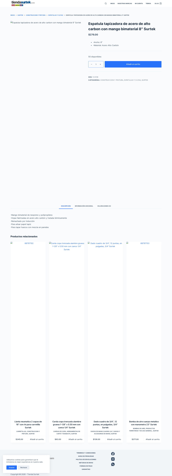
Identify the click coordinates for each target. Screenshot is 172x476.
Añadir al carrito (133, 64)
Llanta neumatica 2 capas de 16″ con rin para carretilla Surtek (28, 424)
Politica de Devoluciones (86, 459)
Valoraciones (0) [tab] (104, 206)
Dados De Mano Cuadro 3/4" (102, 431)
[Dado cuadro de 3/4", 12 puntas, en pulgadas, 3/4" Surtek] (105, 329)
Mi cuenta (139, 3)
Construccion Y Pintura (111, 80)
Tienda (148, 3)
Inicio (112, 3)
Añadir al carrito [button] (37, 439)
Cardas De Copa (59, 431)
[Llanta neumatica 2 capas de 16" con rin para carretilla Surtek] (28, 329)
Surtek (145, 80)
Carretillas (21, 431)
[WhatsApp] (136, 464)
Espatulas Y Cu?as (132, 80)
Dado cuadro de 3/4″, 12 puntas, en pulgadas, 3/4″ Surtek (105, 424)
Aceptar (12, 467)
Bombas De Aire (139, 428)
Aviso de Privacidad (86, 456)
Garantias (86, 469)
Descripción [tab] (66, 206)
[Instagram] (136, 459)
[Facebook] (136, 454)
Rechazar (23, 467)
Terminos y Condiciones (86, 453)
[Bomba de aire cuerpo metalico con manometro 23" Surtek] (143, 329)
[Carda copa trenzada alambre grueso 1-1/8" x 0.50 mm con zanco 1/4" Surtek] (66, 329)
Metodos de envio (86, 463)
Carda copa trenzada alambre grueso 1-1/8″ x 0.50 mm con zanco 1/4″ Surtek (66, 424)
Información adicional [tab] (84, 206)
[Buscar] (106, 3)
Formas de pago (86, 466)
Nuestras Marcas (125, 3)
